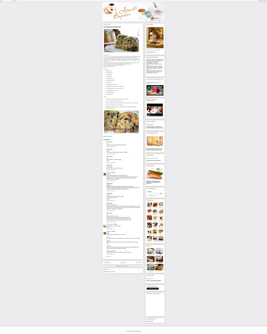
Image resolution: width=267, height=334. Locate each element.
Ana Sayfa (123, 262)
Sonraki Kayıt (106, 262)
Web (149, 195)
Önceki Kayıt (139, 262)
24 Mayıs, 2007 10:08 (111, 146)
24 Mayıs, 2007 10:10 (111, 162)
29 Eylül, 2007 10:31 (111, 253)
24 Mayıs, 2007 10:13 (111, 210)
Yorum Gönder (108, 256)
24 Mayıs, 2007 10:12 (111, 190)
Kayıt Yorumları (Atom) (124, 266)
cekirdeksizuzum (110, 224)
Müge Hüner (109, 172)
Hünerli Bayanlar (154, 195)
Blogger (127, 331)
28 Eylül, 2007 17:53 (111, 228)
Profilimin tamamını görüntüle (153, 50)
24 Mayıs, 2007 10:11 (111, 169)
